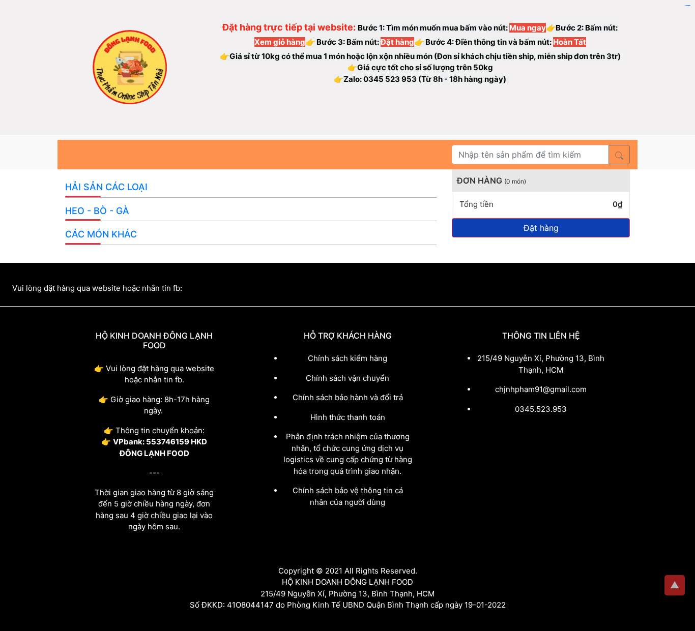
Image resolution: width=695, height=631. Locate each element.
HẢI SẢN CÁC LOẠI (106, 187)
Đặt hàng (541, 228)
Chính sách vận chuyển (347, 378)
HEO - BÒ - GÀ (97, 210)
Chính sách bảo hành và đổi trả (348, 397)
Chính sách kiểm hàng (347, 358)
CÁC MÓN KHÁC (101, 234)
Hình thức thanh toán (347, 417)
